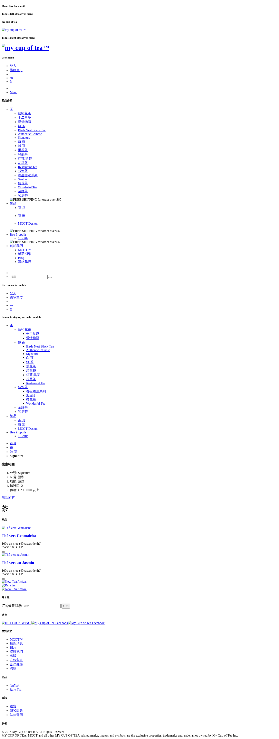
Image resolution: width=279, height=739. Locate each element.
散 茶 (21, 126)
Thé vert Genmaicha (19, 535)
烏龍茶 (23, 154)
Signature (24, 137)
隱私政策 (16, 710)
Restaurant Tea (27, 167)
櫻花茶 (23, 183)
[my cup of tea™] (14, 29)
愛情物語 (24, 122)
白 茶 (21, 141)
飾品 (13, 203)
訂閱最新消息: (12, 605)
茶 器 (21, 215)
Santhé (22, 179)
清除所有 (8, 497)
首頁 (13, 443)
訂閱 (65, 605)
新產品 (15, 685)
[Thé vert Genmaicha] (16, 528)
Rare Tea (15, 689)
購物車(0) (16, 70)
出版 (13, 655)
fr (11, 81)
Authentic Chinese (30, 134)
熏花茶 (23, 150)
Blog (21, 258)
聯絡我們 (24, 261)
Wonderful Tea (27, 187)
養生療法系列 (28, 175)
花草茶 (23, 163)
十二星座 (24, 117)
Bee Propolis (18, 234)
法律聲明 (16, 715)
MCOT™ (24, 250)
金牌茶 (23, 191)
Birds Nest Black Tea (32, 130)
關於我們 (16, 245)
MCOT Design (28, 223)
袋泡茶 (23, 171)
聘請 (13, 668)
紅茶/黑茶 (25, 158)
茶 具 (21, 207)
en (11, 78)
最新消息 (24, 253)
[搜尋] (50, 277)
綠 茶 (21, 145)
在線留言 (16, 660)
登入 (13, 65)
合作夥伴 (16, 664)
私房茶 (23, 195)
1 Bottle (23, 238)
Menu (13, 92)
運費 (13, 706)
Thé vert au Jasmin (18, 562)
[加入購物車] (3, 552)
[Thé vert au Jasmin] (15, 554)
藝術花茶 (24, 113)
